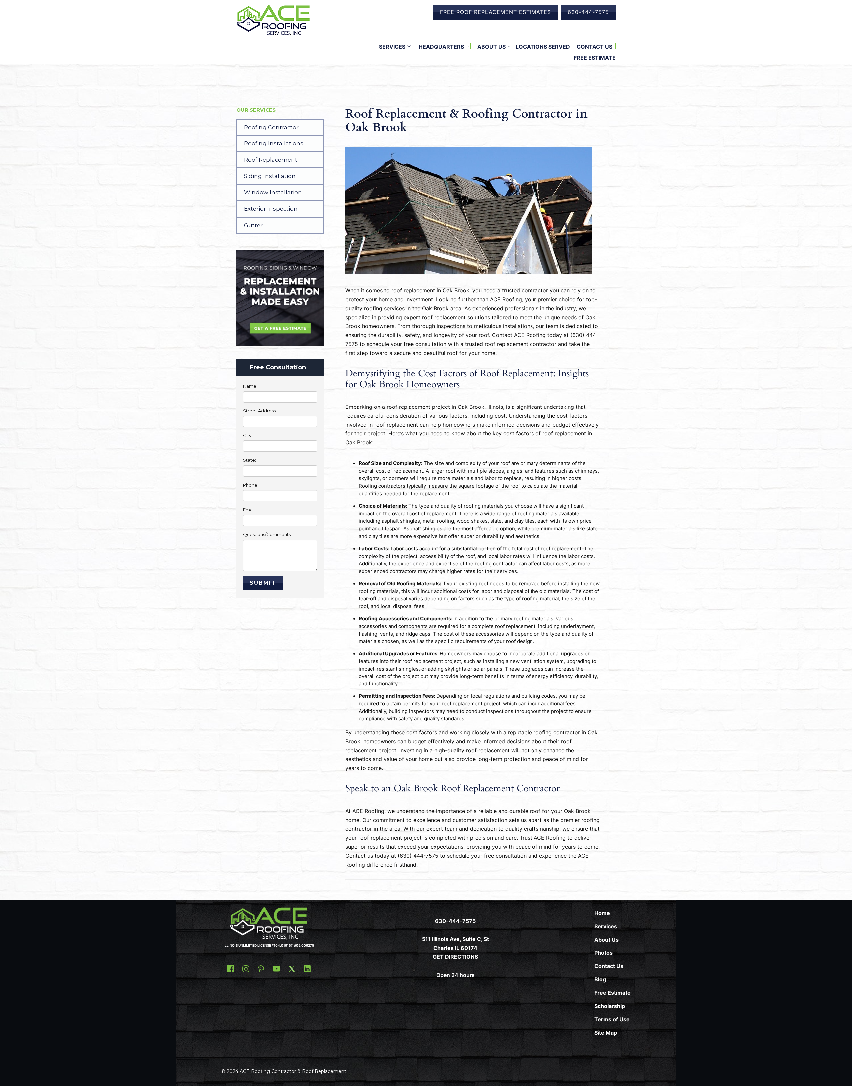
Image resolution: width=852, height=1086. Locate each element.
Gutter (253, 225)
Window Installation (273, 192)
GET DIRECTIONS (455, 956)
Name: (250, 386)
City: (247, 435)
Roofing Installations (273, 143)
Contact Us (594, 46)
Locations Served (543, 46)
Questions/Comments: (267, 534)
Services (392, 46)
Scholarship (609, 1006)
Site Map (605, 1032)
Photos (603, 953)
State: (249, 460)
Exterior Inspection (271, 208)
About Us (491, 46)
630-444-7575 (588, 12)
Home (602, 913)
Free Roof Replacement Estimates (495, 12)
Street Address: (260, 410)
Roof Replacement (270, 159)
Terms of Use (612, 1019)
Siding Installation (270, 176)
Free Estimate (595, 57)
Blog (600, 979)
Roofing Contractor (271, 127)
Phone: (250, 485)
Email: (249, 509)
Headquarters (441, 46)
